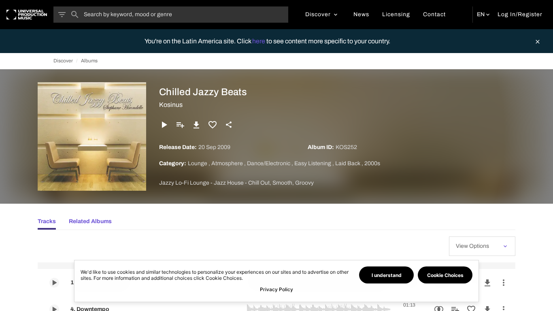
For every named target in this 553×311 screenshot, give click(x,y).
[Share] (229, 125)
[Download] (196, 125)
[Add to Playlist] (180, 125)
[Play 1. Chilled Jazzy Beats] (54, 282)
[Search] (75, 14)
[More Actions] (503, 283)
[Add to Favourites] (212, 125)
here (259, 41)
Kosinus (171, 104)
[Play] (164, 125)
